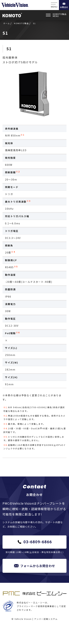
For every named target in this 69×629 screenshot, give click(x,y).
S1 (9, 48)
